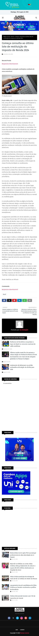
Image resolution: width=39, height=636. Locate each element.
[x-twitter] (13, 618)
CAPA (17, 629)
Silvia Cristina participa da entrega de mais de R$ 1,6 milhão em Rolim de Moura (23, 578)
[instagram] (21, 618)
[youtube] (25, 618)
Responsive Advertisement (10, 64)
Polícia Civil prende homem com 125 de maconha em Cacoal (22, 597)
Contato (22, 629)
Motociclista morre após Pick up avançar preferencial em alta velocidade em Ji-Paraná (23, 555)
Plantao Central (24, 633)
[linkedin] (29, 618)
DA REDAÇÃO (23, 330)
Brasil (12, 36)
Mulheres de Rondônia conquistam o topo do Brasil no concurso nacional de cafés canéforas (22, 344)
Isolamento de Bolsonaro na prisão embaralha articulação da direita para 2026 (22, 367)
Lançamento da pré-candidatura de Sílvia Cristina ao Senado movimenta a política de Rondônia (23, 587)
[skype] (17, 618)
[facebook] (9, 618)
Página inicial (6, 36)
